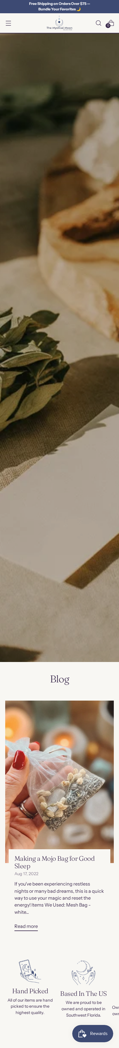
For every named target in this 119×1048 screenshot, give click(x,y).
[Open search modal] (98, 23)
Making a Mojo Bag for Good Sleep (54, 862)
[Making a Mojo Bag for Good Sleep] (59, 782)
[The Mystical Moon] (59, 23)
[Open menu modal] (8, 23)
